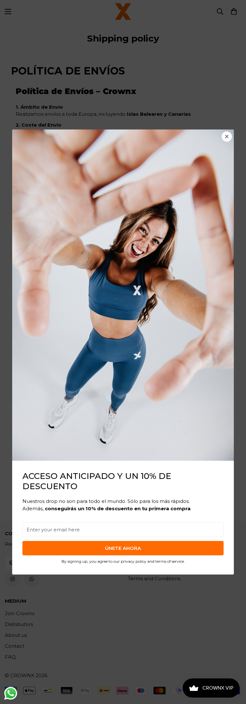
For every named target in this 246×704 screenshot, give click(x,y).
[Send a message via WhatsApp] (10, 693)
